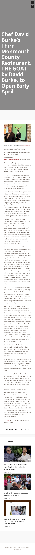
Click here (7, 420)
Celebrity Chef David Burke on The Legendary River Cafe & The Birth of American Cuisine (16, 467)
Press (28, 145)
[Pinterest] (28, 429)
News (25, 145)
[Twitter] (21, 429)
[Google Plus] (25, 429)
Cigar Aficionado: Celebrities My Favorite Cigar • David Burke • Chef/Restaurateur (14, 521)
